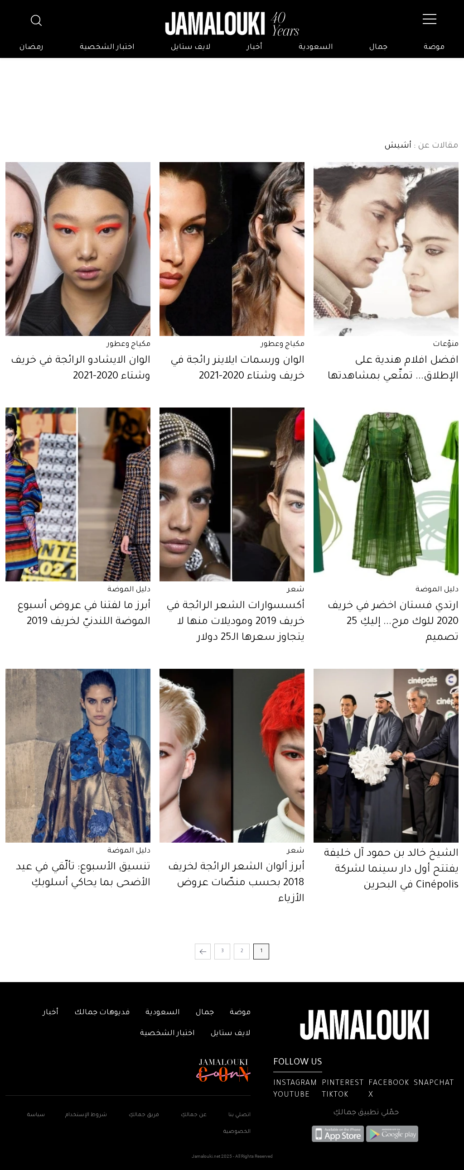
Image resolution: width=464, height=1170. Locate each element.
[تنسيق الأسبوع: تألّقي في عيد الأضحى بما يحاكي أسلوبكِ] (77, 756)
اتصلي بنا (239, 1115)
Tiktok (335, 1095)
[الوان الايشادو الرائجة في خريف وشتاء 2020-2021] (77, 249)
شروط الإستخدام (85, 1115)
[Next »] (203, 951)
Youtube (291, 1095)
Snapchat (434, 1083)
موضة (434, 47)
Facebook (388, 1083)
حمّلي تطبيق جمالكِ (366, 1113)
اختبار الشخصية (107, 47)
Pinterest (343, 1083)
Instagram (295, 1083)
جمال (378, 47)
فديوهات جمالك (102, 1013)
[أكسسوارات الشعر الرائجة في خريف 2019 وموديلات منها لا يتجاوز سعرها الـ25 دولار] (232, 494)
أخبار (254, 47)
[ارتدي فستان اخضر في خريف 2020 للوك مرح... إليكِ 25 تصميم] (386, 494)
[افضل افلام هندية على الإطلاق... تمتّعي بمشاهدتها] (386, 249)
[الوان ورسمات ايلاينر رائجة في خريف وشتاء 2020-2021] (232, 249)
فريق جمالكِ (144, 1115)
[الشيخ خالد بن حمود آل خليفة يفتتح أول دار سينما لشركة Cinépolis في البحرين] (386, 756)
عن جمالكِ (194, 1115)
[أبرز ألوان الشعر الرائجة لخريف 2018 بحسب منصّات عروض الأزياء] (232, 756)
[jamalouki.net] (232, 24)
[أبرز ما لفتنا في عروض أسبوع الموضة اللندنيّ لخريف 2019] (77, 494)
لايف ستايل (191, 47)
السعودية (316, 47)
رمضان (31, 47)
